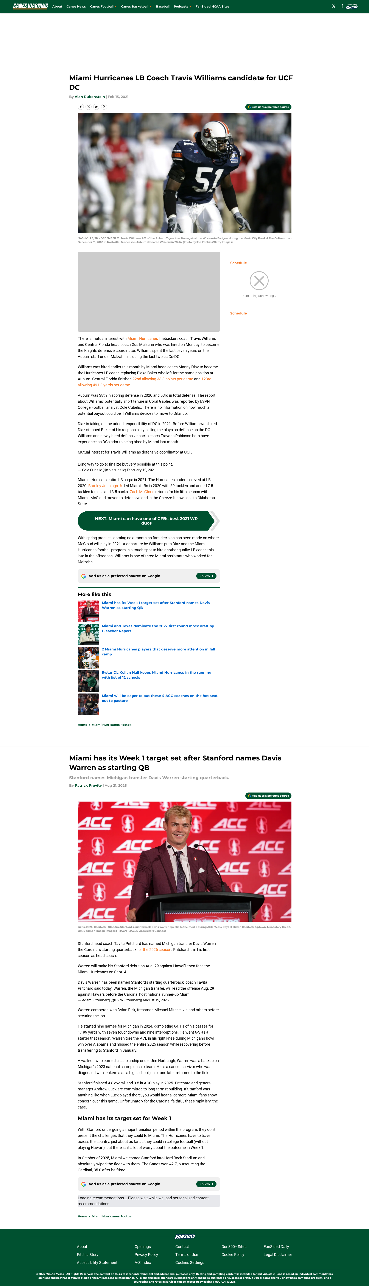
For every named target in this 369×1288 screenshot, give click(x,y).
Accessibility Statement (97, 1262)
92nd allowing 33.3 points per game (162, 379)
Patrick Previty (88, 785)
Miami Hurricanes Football (112, 725)
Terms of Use (186, 1254)
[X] (333, 6)
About (57, 6)
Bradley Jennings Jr (105, 485)
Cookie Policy (232, 1254)
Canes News (76, 6)
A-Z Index (143, 1262)
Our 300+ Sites (233, 1246)
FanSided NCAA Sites (212, 6)
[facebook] (342, 6)
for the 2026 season (154, 949)
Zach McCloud (142, 491)
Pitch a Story (87, 1254)
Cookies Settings (189, 1262)
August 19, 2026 (156, 1000)
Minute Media (55, 1274)
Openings (143, 1246)
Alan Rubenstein (90, 97)
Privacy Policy (146, 1254)
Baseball (163, 6)
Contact (182, 1246)
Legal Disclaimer (278, 1254)
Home (82, 725)
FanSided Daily (276, 1246)
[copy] (104, 107)
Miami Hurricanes (143, 338)
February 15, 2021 (141, 470)
